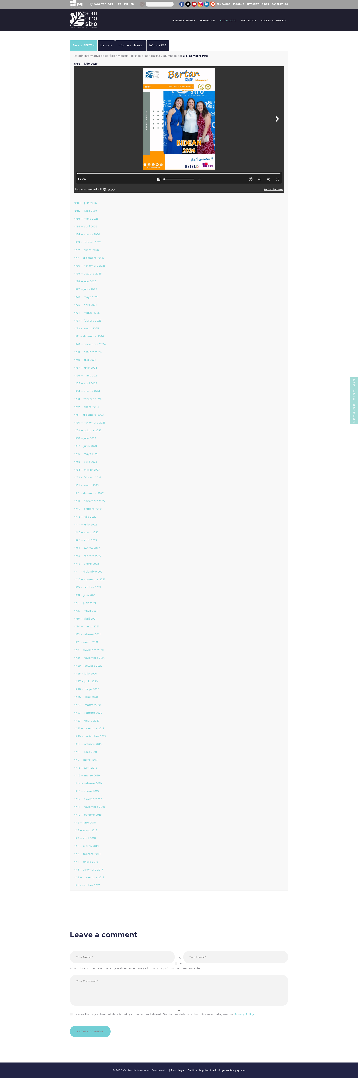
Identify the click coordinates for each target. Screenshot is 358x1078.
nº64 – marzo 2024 (87, 391)
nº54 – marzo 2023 (87, 469)
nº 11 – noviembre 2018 (89, 807)
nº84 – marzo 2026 (87, 234)
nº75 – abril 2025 (85, 305)
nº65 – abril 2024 (85, 383)
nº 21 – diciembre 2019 (89, 728)
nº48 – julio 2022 (85, 516)
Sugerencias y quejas (232, 1070)
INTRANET (252, 4)
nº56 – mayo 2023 (86, 454)
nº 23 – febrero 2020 (88, 712)
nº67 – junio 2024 (85, 367)
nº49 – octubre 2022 (88, 509)
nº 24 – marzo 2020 (87, 705)
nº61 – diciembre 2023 (89, 414)
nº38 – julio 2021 (84, 595)
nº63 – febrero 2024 (88, 399)
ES (120, 4)
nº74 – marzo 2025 (87, 312)
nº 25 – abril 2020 (86, 697)
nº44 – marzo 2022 (87, 548)
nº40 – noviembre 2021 (89, 579)
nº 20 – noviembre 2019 (90, 736)
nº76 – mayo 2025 (86, 297)
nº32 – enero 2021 (86, 642)
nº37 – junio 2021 (85, 603)
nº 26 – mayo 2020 (86, 689)
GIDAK (265, 4)
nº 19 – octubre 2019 (88, 744)
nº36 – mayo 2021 (86, 610)
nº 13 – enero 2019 (86, 791)
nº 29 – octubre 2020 (88, 665)
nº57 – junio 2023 (85, 446)
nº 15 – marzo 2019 (87, 775)
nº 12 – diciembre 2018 (89, 799)
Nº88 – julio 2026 (85, 203)
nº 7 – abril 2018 (85, 838)
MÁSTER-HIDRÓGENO (354, 400)
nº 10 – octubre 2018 (88, 814)
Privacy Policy (244, 1014)
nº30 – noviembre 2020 (89, 658)
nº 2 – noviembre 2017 (89, 877)
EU (126, 4)
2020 (96, 720)
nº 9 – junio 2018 (85, 822)
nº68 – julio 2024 (85, 360)
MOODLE (238, 4)
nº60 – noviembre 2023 (89, 422)
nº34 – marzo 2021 (86, 626)
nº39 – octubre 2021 (87, 587)
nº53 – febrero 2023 (87, 477)
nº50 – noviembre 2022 (89, 501)
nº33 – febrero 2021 (87, 634)
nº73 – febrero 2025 (87, 320)
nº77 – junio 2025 (85, 289)
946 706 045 (103, 4)
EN (132, 4)
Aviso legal (178, 1070)
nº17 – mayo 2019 (86, 759)
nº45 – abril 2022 (85, 540)
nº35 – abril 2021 (85, 618)
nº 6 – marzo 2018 (86, 846)
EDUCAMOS (223, 4)
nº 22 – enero (83, 720)
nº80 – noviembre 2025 (90, 265)
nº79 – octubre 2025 (88, 273)
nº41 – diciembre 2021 (88, 571)
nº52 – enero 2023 (86, 485)
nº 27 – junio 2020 (86, 681)
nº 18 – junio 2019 (85, 752)
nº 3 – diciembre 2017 (88, 869)
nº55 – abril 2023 (85, 461)
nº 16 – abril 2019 (85, 767)
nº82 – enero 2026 (86, 250)
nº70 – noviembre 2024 (90, 344)
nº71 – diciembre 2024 (89, 336)
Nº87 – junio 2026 (85, 211)
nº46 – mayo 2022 (86, 532)
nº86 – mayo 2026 (86, 218)
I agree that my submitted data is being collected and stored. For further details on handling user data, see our (164, 1014)
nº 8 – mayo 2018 (85, 830)
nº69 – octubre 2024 (88, 352)
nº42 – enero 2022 (86, 563)
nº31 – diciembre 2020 (89, 650)
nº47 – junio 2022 (85, 524)
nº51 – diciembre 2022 (89, 493)
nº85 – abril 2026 (85, 226)
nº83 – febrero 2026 (87, 242)
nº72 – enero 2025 (86, 328)
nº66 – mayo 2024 (86, 375)
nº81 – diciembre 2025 (89, 258)
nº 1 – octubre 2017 (87, 885)
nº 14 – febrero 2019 (88, 783)
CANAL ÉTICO (280, 4)
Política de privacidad (202, 1070)
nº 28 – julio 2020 (85, 673)
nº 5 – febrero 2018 (87, 854)
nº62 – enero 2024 (86, 407)
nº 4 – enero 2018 (86, 861)
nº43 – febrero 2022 (87, 556)
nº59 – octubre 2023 (87, 430)
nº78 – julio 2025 (85, 281)
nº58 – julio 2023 (85, 438)
